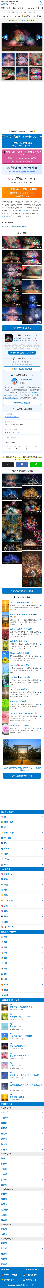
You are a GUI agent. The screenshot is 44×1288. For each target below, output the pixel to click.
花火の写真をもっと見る (22, 328)
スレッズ (6, 395)
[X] (20, 383)
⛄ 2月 (4, 942)
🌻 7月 (4, 969)
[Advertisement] (22, 106)
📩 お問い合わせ (29, 1280)
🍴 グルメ (5, 859)
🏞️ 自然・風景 (7, 822)
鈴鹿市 (4, 1139)
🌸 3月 (4, 947)
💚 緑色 (4, 885)
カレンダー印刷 (33, 8)
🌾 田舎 (4, 854)
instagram (35, 392)
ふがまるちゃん (26, 211)
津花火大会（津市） (12, 417)
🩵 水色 (4, 890)
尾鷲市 (4, 1243)
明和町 (4, 1169)
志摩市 (4, 1199)
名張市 (4, 1234)
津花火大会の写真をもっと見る (22, 591)
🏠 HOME (5, 1269)
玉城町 (4, 1215)
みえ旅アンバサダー (11, 398)
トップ (3, 12)
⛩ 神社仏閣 (6, 838)
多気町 (4, 1180)
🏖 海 (3, 827)
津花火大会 (15, 12)
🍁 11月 (4, 990)
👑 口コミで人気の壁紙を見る (22, 369)
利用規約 (5, 216)
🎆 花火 (4, 843)
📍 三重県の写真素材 (31, 1269)
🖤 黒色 (4, 916)
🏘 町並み (5, 848)
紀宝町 (4, 1264)
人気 (8, 8)
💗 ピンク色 (6, 874)
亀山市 (4, 1144)
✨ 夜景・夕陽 (7, 832)
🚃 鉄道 (4, 864)
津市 (8, 12)
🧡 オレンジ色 (7, 900)
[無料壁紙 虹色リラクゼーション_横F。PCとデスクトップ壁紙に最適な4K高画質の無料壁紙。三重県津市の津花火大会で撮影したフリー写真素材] (22, 37)
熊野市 (4, 1259)
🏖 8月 (4, 974)
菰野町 (4, 1128)
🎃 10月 (4, 984)
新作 (14, 8)
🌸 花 (3, 817)
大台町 (4, 1174)
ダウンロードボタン (22, 20)
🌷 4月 (4, 953)
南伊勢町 (5, 1210)
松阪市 (4, 1164)
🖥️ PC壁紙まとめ (30, 1275)
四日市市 (5, 1149)
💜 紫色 (4, 911)
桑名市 (4, 1134)
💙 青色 (4, 879)
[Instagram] (23, 383)
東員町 (4, 1123)
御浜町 (4, 1254)
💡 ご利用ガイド (7, 1280)
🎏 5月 (4, 958)
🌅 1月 (4, 937)
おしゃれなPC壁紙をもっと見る (13, 226)
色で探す (21, 8)
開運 (3, 8)
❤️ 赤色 (4, 906)
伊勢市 (4, 1194)
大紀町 (4, 1185)
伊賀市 (4, 1229)
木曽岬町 (5, 1118)
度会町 (4, 1220)
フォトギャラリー (11, 4)
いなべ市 (5, 1112)
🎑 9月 (4, 979)
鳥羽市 (4, 1204)
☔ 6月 (4, 963)
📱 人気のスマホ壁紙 (9, 1275)
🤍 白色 (4, 922)
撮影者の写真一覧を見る (22, 403)
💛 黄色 (4, 895)
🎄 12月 (4, 995)
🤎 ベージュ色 (7, 927)
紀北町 (4, 1248)
